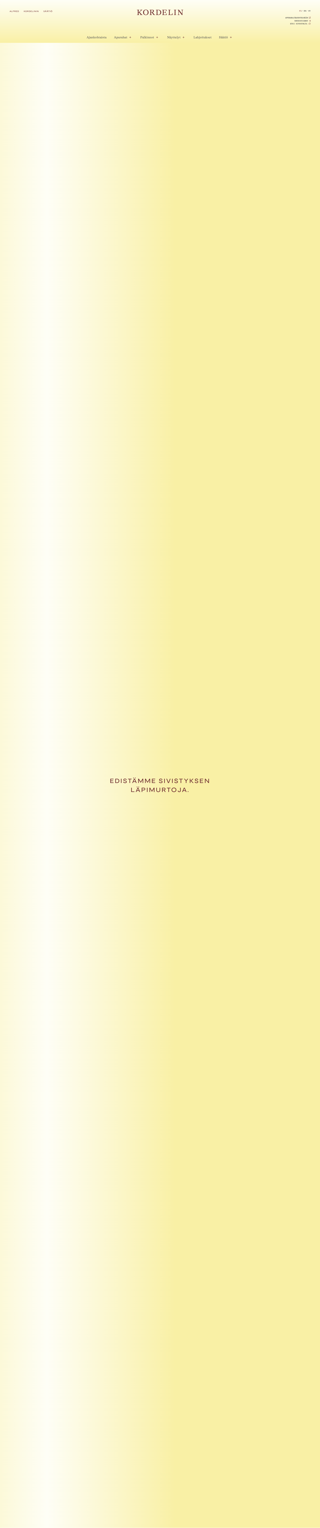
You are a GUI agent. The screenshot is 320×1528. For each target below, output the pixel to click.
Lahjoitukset (203, 37)
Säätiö (223, 37)
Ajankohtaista (97, 37)
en (305, 11)
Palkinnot (147, 37)
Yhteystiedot (301, 21)
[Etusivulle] (160, 13)
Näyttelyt (174, 37)
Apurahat (120, 37)
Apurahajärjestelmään (296, 18)
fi (300, 11)
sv (309, 11)
